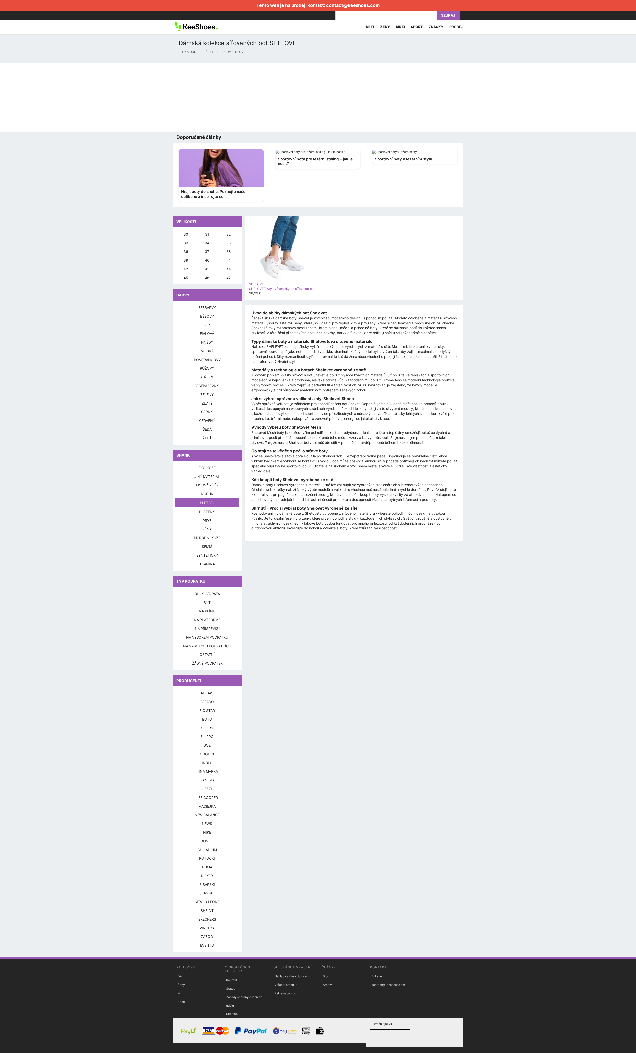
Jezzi (207, 789)
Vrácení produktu (286, 985)
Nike (207, 832)
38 (228, 251)
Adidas (207, 693)
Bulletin (376, 976)
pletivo (207, 503)
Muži (181, 993)
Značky (436, 27)
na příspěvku (207, 628)
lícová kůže (207, 485)
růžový (207, 368)
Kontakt (231, 980)
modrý (207, 351)
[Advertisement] (149, 97)
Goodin (207, 754)
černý (207, 412)
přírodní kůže (207, 538)
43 (207, 269)
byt (207, 602)
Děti (180, 976)
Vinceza (207, 928)
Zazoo (207, 936)
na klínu (207, 611)
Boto (207, 719)
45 (186, 278)
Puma (207, 867)
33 (186, 243)
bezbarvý (207, 307)
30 (186, 234)
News (207, 823)
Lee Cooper (207, 797)
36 (186, 251)
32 (228, 234)
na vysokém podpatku (207, 637)
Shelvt (207, 910)
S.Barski (207, 884)
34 (207, 243)
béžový (207, 316)
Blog (326, 976)
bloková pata (207, 594)
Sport (181, 1002)
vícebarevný (207, 386)
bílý (207, 325)
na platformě (207, 620)
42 (186, 269)
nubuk (207, 494)
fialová (207, 333)
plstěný (207, 512)
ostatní (207, 654)
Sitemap (232, 1014)
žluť (207, 438)
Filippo (207, 736)
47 (228, 278)
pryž (207, 520)
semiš (207, 546)
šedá (207, 429)
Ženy (181, 985)
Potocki (207, 858)
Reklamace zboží (287, 993)
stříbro (207, 377)
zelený (207, 394)
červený (207, 420)
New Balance (207, 815)
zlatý (207, 403)
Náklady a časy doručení (292, 976)
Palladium (207, 850)
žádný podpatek (207, 663)
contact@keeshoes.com (353, 5)
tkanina (207, 564)
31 (207, 234)
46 (207, 278)
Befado (207, 702)
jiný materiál (207, 476)
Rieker (207, 876)
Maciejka (207, 806)
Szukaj (448, 15)
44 (228, 269)
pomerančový (207, 360)
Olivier (207, 841)
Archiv (327, 985)
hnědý (207, 342)
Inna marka (207, 771)
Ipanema (207, 780)
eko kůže (207, 468)
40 (207, 260)
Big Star (207, 710)
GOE (207, 745)
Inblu (207, 763)
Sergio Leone (207, 902)
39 (186, 260)
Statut (230, 988)
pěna (207, 529)
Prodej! (457, 27)
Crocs (207, 728)
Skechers (207, 919)
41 (229, 260)
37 (207, 251)
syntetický (207, 555)
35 (228, 243)
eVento (207, 945)
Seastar (207, 893)
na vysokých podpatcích (207, 646)
